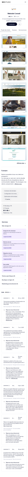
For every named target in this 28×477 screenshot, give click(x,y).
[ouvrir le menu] (25, 2)
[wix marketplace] (6, 2)
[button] (14, 41)
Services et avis (23, 30)
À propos (14, 30)
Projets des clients (5, 30)
